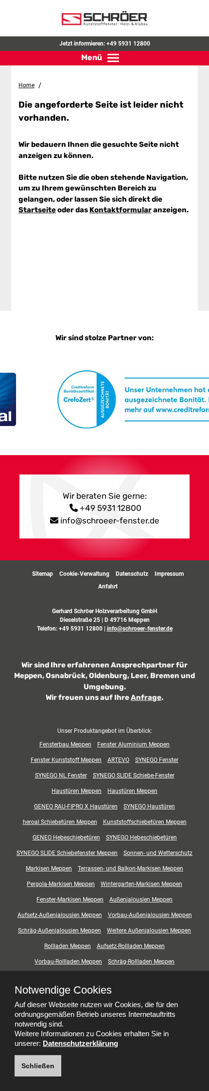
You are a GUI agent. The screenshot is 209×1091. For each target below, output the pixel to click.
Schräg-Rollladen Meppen (141, 961)
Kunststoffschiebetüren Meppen (145, 822)
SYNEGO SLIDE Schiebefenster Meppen (67, 853)
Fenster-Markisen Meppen (70, 899)
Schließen (37, 1066)
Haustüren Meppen (77, 791)
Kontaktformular (120, 210)
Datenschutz (132, 573)
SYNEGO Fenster (156, 760)
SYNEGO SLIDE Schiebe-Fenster (133, 775)
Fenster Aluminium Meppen (133, 744)
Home (26, 85)
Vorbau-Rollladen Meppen (68, 961)
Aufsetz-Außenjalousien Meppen (59, 915)
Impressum (169, 573)
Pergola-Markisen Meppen (61, 884)
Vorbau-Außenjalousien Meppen (150, 915)
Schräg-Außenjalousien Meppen (59, 930)
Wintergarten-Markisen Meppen (141, 884)
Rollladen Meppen (67, 946)
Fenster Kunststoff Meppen (66, 760)
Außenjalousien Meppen (141, 899)
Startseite (37, 210)
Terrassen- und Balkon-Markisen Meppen (130, 868)
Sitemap (42, 573)
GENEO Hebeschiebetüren (66, 837)
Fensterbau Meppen (65, 744)
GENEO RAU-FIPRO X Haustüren (76, 806)
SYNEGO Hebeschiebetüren (141, 837)
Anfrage (146, 697)
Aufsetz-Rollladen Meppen (131, 946)
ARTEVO (118, 760)
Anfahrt (108, 586)
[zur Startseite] (104, 17)
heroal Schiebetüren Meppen (60, 822)
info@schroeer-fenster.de (109, 520)
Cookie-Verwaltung (84, 573)
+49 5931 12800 (128, 43)
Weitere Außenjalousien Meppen (149, 930)
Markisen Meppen (49, 868)
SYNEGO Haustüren (149, 806)
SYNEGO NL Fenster (61, 775)
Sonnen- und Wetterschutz (157, 853)
